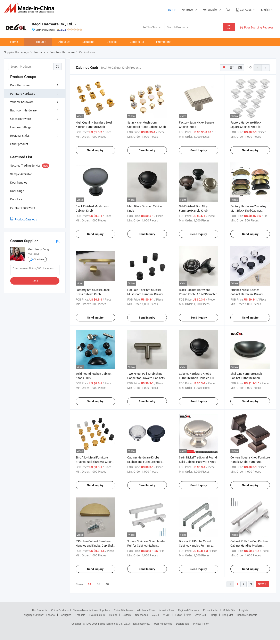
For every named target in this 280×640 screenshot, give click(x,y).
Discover (112, 42)
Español (50, 614)
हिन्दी (189, 614)
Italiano (113, 614)
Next (261, 584)
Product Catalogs (26, 219)
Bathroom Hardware (23, 110)
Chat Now (38, 259)
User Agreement (163, 623)
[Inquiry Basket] (229, 9)
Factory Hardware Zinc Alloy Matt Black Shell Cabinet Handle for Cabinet (248, 210)
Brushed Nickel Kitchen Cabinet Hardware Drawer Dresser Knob (246, 294)
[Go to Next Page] (266, 68)
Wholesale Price (146, 610)
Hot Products (39, 610)
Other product (19, 144)
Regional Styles (20, 135)
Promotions (163, 42)
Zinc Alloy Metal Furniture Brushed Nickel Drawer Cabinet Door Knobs (95, 461)
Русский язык (97, 614)
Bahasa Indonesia (247, 614)
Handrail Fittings (20, 127)
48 (107, 584)
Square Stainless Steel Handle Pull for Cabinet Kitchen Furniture (146, 545)
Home (14, 42)
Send (35, 281)
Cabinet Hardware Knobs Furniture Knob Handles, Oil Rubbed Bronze (196, 378)
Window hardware (21, 102)
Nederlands (141, 614)
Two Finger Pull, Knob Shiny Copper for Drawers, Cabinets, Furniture (146, 378)
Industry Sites (166, 610)
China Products (59, 610)
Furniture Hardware (22, 93)
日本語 (178, 614)
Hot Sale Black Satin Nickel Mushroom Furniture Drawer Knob (145, 294)
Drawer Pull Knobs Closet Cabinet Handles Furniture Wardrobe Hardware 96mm (196, 545)
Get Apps (245, 9)
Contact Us (137, 42)
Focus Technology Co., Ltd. (113, 623)
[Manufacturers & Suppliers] (30, 8)
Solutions (88, 42)
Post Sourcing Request (258, 27)
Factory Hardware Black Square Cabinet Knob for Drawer (246, 126)
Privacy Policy (201, 623)
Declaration (182, 623)
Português (65, 614)
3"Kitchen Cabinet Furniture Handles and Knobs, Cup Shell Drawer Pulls (94, 545)
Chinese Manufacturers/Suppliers (91, 610)
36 (98, 584)
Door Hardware (20, 85)
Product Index (211, 610)
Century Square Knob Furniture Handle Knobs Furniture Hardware (250, 461)
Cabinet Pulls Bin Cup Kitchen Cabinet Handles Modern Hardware (249, 545)
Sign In (172, 9)
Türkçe (213, 614)
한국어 (167, 614)
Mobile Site (229, 610)
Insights (243, 610)
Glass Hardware (20, 119)
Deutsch (126, 614)
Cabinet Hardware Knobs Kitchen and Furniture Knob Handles (144, 461)
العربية (155, 614)
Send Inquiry (95, 150)
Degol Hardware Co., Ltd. (52, 24)
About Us (64, 42)
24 (89, 584)
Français (80, 614)
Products (40, 42)
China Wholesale (123, 610)
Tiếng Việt (227, 614)
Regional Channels (188, 610)
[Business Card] (57, 241)
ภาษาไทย (200, 614)
